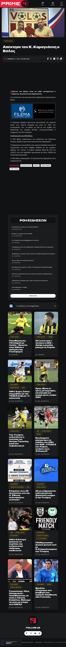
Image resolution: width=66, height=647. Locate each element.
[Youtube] (35, 633)
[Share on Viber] (58, 59)
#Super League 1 (26, 165)
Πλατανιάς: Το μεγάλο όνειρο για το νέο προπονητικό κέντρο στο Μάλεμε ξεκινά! (32, 274)
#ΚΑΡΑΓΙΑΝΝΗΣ (45, 165)
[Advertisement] (33, 76)
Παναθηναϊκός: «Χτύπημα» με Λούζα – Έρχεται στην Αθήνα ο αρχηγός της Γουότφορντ (33, 253)
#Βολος (36, 165)
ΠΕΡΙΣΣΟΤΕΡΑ (33, 296)
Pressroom (10, 59)
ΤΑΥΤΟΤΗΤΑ (47, 642)
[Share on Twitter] (51, 59)
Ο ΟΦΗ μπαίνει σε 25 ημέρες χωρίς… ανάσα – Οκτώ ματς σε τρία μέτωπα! (30, 280)
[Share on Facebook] (48, 59)
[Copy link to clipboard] (61, 59)
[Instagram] (31, 633)
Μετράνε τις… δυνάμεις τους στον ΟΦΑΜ (22, 233)
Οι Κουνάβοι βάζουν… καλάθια (19, 287)
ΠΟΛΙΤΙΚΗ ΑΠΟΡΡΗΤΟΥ (27, 642)
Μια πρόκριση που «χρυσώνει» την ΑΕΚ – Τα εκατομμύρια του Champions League (32, 267)
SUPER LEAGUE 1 (8, 41)
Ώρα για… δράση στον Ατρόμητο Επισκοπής (23, 260)
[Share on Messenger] (54, 59)
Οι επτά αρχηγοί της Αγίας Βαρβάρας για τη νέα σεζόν (25, 240)
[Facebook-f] (26, 633)
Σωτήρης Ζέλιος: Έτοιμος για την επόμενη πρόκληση (25, 227)
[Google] (39, 633)
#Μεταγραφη (14, 169)
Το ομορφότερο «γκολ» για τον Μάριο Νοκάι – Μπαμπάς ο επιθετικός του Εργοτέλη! (32, 247)
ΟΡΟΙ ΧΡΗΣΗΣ (38, 642)
